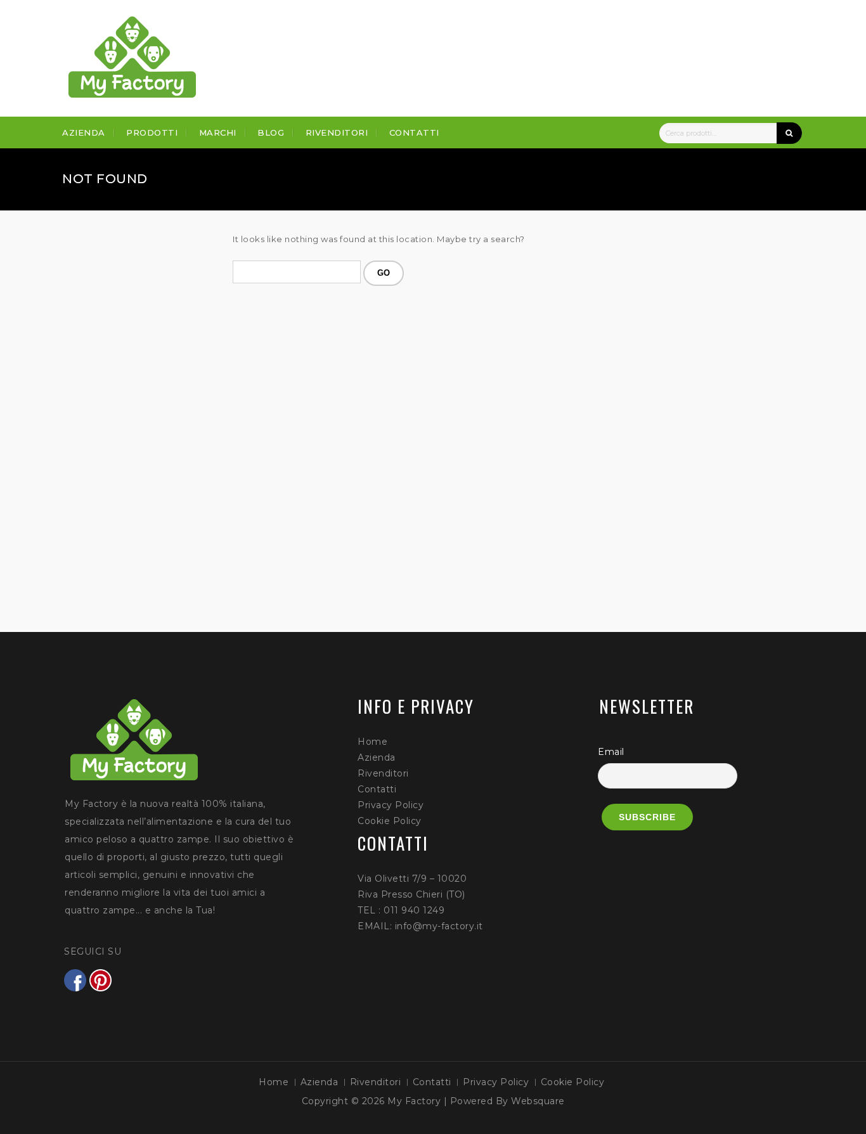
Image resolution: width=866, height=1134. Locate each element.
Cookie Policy (390, 821)
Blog (270, 132)
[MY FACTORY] (132, 57)
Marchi (217, 132)
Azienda (83, 132)
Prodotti (152, 132)
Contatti (414, 132)
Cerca (789, 133)
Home (372, 741)
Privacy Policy (390, 805)
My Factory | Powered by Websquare (476, 1101)
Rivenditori (337, 132)
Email (611, 751)
